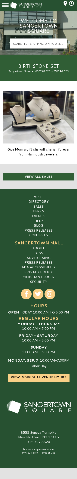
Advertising (38, 257)
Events (38, 215)
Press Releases (39, 230)
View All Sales (39, 176)
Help (38, 220)
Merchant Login (39, 276)
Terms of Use (47, 452)
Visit (38, 196)
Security (38, 281)
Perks (38, 210)
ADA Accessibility (38, 267)
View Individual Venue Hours (39, 377)
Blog (38, 225)
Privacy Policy (38, 271)
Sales (38, 206)
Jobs (38, 252)
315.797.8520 (38, 441)
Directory (38, 201)
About (38, 247)
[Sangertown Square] (38, 407)
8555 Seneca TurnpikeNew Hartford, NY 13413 (38, 434)
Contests (38, 234)
